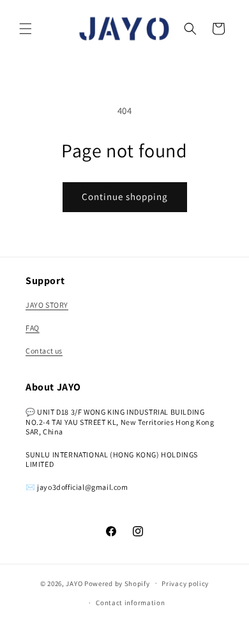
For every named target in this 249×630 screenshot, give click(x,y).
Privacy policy (185, 583)
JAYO (74, 582)
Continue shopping (125, 196)
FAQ (33, 328)
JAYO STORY (47, 305)
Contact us (44, 350)
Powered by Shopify (117, 582)
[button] (25, 29)
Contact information (130, 602)
